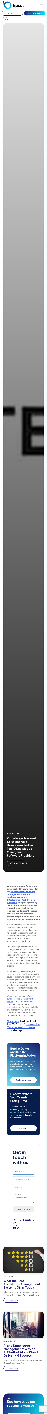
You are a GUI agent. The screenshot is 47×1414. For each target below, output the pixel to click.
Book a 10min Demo (23, 1080)
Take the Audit (23, 1128)
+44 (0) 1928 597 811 (16, 1224)
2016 (12, 891)
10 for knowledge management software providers (21, 894)
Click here (13, 1021)
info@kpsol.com (26, 1220)
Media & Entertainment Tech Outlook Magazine (21, 900)
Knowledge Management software (23, 1025)
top (17, 891)
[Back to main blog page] (23, 17)
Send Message (23, 1209)
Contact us (12, 13)
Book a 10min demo (34, 13)
